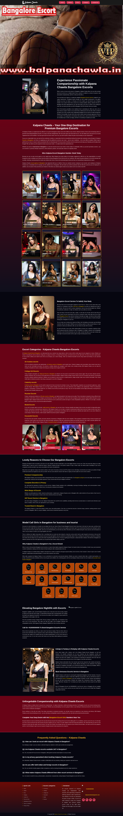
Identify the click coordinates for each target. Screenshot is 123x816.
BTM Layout (75, 595)
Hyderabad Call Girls (28, 801)
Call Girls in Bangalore (78, 306)
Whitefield (81, 570)
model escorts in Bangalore (49, 407)
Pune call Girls (26, 799)
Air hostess (46, 788)
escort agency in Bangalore (38, 163)
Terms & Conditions (27, 803)
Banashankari (55, 570)
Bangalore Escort (64, 316)
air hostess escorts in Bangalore (54, 364)
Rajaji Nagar (94, 584)
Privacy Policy (26, 805)
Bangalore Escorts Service (87, 97)
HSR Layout (42, 584)
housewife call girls (52, 422)
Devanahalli (68, 570)
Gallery (70, 2)
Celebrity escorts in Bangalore (32, 385)
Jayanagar (94, 570)
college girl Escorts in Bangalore (47, 373)
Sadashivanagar (68, 582)
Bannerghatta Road (81, 584)
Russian (45, 799)
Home (62, 2)
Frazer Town (48, 595)
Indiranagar (28, 582)
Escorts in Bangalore (27, 140)
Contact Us (95, 2)
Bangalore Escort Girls (57, 717)
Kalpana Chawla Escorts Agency (60, 814)
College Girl (46, 792)
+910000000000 (90, 789)
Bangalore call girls (79, 477)
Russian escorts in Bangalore (48, 396)
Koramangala (55, 582)
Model (45, 797)
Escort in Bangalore (67, 678)
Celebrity (45, 790)
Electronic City (28, 572)
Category (86, 2)
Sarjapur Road (41, 572)
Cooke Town (61, 595)
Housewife (46, 794)
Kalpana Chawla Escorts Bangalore (32, 353)
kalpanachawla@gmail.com (92, 794)
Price (77, 2)
